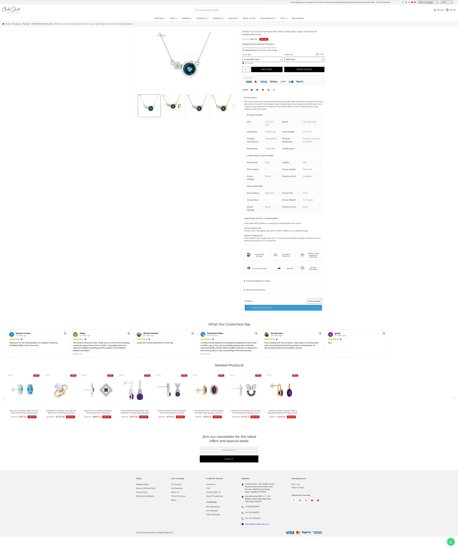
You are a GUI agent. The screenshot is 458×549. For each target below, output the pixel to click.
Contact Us (211, 484)
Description (251, 97)
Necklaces (201, 18)
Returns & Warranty (255, 290)
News (173, 500)
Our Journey (176, 484)
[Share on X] (268, 90)
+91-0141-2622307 (252, 512)
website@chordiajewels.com (257, 524)
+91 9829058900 (252, 507)
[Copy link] (274, 90)
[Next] (454, 398)
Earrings (186, 18)
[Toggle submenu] (165, 18)
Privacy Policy (142, 492)
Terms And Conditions (145, 496)
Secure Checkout (304, 69)
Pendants (217, 18)
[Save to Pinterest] (263, 90)
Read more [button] (77, 354)
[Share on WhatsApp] (252, 90)
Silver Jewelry (267, 18)
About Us (175, 492)
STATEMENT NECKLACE (41, 24)
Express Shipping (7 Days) (258, 281)
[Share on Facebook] (257, 90)
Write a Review (314, 301)
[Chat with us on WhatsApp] (450, 541)
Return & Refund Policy (146, 488)
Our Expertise (176, 488)
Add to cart (267, 69)
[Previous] (4, 398)
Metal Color (289, 54)
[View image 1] (149, 105)
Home (8, 24)
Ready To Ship (249, 18)
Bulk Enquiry (298, 18)
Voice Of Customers (214, 496)
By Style (26, 24)
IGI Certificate (212, 511)
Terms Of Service (178, 496)
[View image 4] (222, 105)
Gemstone (159, 18)
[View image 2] (173, 105)
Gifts (283, 18)
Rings (172, 18)
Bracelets (233, 18)
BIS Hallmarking (213, 507)
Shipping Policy (142, 484)
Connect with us (213, 492)
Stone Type (246, 54)
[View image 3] (197, 105)
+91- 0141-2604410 (252, 518)
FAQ (208, 488)
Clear (321, 54)
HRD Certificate (213, 515)
